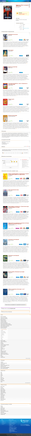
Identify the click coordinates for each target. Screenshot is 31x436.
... (23, 46)
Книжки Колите (3, 364)
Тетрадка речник (3, 414)
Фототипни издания (3, 345)
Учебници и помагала (3, 320)
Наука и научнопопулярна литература (5, 323)
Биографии (2, 343)
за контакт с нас (26, 424)
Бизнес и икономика (3, 316)
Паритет (2, 375)
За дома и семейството (3, 341)
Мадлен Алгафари (3, 390)
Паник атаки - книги (3, 366)
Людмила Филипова (3, 392)
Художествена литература (4, 318)
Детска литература (3, 319)
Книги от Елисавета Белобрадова (5, 367)
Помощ (3, 424)
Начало (3, 420)
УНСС (1, 376)
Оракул (2, 339)
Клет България (2, 380)
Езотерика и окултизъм (8, 2)
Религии (2, 330)
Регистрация (3, 423)
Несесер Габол (2, 412)
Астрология (2, 333)
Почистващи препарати (12, 422)
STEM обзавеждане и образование (13, 427)
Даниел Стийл (2, 386)
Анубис (1, 374)
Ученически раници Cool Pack (4, 411)
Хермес (1, 381)
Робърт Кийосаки (3, 391)
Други (1, 355)
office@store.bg (28, 425)
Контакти (3, 421)
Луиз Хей (2, 387)
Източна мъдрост (3, 331)
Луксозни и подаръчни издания (5, 344)
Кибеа (1, 373)
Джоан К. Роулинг (3, 389)
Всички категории (28, 358)
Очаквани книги (3, 357)
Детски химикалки (3, 410)
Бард (1, 372)
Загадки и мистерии (3, 332)
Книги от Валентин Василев (4, 368)
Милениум (2, 379)
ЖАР (23, 27)
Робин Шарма (2, 388)
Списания (2, 356)
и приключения (12, 429)
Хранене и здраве (3, 340)
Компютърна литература (4, 317)
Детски (11, 425)
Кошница (3, 422)
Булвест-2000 (2, 378)
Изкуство (2, 342)
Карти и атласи (3, 346)
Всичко (12, 428)
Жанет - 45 (2, 377)
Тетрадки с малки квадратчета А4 (5, 365)
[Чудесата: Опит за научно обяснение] (7, 12)
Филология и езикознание (4, 322)
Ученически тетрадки (3, 321)
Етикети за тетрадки (3, 413)
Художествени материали (12, 423)
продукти (12, 424)
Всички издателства (27, 382)
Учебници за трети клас (4, 363)
